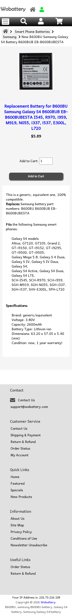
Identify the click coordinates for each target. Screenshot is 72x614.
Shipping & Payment (26, 435)
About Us (17, 518)
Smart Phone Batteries (32, 31)
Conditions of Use (24, 538)
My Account (19, 455)
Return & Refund (23, 441)
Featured (18, 483)
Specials (17, 490)
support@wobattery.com (29, 406)
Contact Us (26, 400)
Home (15, 476)
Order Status (20, 448)
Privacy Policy (21, 531)
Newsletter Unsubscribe (29, 545)
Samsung (9, 36)
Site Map (17, 525)
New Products (21, 496)
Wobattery (48, 602)
